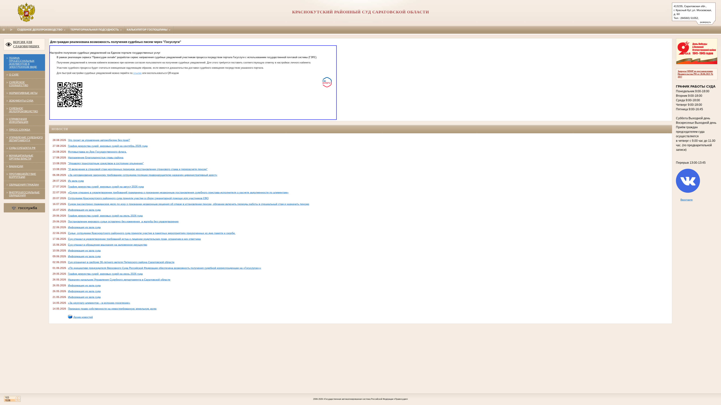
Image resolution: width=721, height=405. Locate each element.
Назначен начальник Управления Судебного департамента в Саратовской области (119, 279)
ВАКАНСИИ (16, 166)
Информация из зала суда (84, 209)
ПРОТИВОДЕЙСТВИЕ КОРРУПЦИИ (22, 175)
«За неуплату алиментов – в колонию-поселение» (99, 302)
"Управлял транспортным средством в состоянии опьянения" (106, 163)
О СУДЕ (14, 74)
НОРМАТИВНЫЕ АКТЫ (23, 93)
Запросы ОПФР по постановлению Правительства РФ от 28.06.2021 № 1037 (695, 74)
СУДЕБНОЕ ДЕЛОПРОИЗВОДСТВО (23, 110)
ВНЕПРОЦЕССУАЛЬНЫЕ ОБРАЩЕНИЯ (24, 194)
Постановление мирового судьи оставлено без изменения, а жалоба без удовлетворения (123, 221)
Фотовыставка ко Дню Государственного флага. (97, 151)
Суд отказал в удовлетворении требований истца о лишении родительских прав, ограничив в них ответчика (134, 238)
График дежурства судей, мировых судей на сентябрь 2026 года (108, 145)
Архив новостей (83, 317)
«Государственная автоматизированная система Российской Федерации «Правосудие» (366, 399)
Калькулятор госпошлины (147, 29)
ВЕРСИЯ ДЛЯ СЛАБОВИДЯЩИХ (26, 44)
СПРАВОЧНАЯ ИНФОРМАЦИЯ (18, 121)
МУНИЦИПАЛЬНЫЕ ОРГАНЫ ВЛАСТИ (21, 157)
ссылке (137, 73)
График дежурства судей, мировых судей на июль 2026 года (105, 215)
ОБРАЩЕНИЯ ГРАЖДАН (24, 184)
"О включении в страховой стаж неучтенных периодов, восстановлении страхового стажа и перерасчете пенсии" (137, 169)
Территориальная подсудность (95, 29)
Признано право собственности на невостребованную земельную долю (112, 308)
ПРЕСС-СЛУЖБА (19, 129)
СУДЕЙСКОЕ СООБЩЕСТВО (18, 84)
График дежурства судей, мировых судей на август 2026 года (106, 186)
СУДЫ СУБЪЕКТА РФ (22, 147)
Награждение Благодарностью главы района (95, 157)
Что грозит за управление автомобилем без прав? (99, 140)
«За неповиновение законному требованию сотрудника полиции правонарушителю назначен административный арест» (142, 174)
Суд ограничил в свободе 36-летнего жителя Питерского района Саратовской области (121, 262)
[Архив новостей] (70, 318)
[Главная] (4, 29)
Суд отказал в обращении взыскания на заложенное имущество (107, 244)
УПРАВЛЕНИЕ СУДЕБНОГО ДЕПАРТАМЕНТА (26, 139)
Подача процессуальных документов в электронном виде (23, 62)
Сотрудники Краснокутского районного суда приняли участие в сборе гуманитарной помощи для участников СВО (138, 198)
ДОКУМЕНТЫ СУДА (21, 100)
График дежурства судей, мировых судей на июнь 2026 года (105, 273)
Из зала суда (76, 180)
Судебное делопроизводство (40, 29)
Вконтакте (686, 199)
